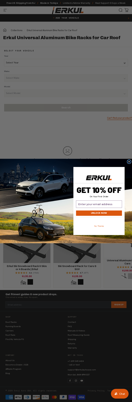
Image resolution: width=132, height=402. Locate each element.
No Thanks (99, 226)
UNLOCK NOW (99, 213)
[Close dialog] (129, 162)
